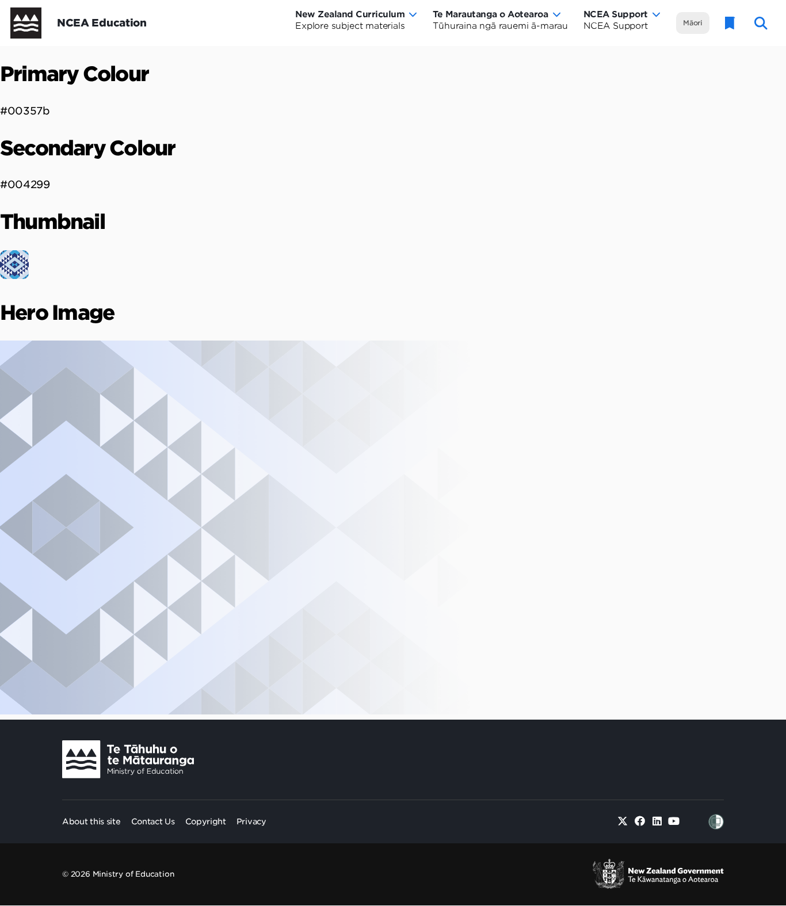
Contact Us (153, 821)
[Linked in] (656, 822)
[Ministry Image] (128, 759)
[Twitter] (622, 822)
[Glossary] (730, 23)
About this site (91, 821)
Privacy (251, 821)
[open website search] (761, 23)
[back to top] (749, 788)
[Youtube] (674, 822)
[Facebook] (640, 822)
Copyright (205, 821)
